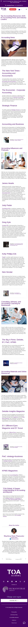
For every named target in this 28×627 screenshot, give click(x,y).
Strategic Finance (15, 109)
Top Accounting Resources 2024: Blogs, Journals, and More (16, 140)
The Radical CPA (6, 208)
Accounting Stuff (6, 193)
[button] (26, 9)
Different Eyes (12, 432)
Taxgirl (3, 257)
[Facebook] (8, 581)
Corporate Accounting (18, 97)
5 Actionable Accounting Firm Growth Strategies (16, 447)
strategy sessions (9, 498)
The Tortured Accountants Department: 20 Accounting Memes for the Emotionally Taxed (16, 244)
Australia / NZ (13, 600)
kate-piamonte (15, 539)
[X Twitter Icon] (20, 581)
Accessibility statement (14, 617)
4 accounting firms (13, 475)
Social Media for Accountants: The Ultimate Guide (15, 293)
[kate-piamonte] (10, 539)
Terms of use (14, 622)
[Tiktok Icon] (24, 581)
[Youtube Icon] (16, 581)
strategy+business (7, 461)
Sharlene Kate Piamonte (14, 536)
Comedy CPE (5, 225)
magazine (15, 417)
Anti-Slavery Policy (14, 614)
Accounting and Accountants (9, 81)
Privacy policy (14, 612)
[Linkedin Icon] (12, 581)
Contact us (14, 620)
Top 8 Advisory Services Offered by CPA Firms (16, 363)
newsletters (18, 498)
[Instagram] (3, 581)
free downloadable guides (15, 499)
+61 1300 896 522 (19, 5)
